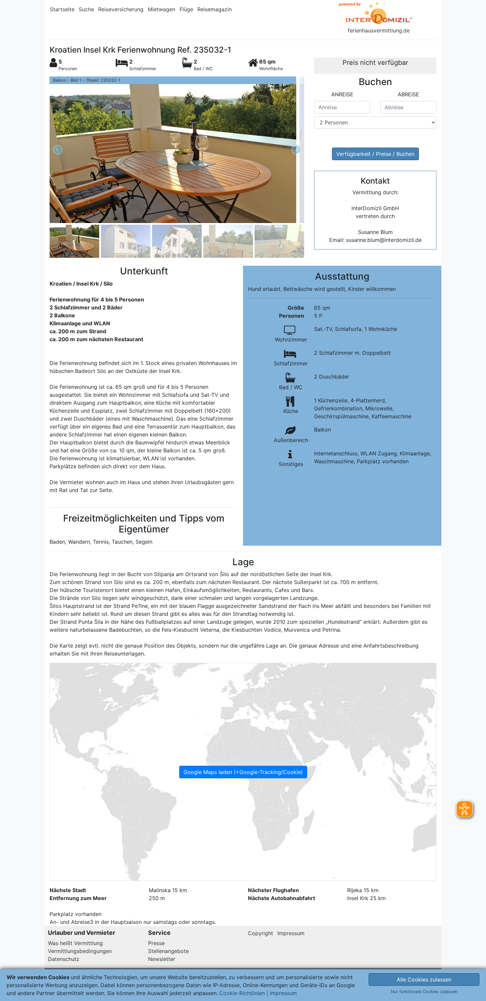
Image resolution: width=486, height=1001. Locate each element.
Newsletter (161, 959)
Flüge (186, 9)
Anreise (342, 94)
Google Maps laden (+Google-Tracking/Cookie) (243, 772)
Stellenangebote (168, 951)
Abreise (408, 94)
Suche (86, 9)
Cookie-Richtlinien (242, 993)
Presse (156, 943)
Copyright (260, 933)
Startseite (62, 9)
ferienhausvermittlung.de (379, 30)
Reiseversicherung (120, 9)
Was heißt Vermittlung (75, 943)
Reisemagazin (214, 9)
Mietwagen (161, 9)
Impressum (290, 933)
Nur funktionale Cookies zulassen (424, 991)
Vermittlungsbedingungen (80, 951)
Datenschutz (63, 959)
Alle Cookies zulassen (424, 979)
